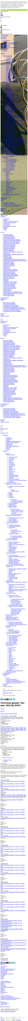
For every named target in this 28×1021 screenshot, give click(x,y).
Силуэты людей (9, 186)
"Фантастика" (9, 70)
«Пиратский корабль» (11, 74)
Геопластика (6, 149)
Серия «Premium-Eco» (11, 162)
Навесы (2, 988)
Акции (2, 209)
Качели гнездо (9, 92)
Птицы (7, 185)
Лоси (7, 177)
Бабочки (8, 172)
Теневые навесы (7, 137)
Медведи (8, 179)
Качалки (8, 87)
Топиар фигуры (7, 171)
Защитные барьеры (10, 133)
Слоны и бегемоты (10, 189)
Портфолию (4, 199)
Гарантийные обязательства (9, 47)
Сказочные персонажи (11, 188)
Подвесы (8, 88)
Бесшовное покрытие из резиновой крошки (16, 139)
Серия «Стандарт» (10, 108)
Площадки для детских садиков (10, 95)
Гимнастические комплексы (9, 150)
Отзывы (5, 49)
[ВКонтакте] (1, 699)
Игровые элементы (10, 91)
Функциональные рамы (11, 160)
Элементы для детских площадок (11, 82)
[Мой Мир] (5, 699)
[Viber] (9, 699)
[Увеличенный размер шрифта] (2, 15)
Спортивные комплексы (9, 169)
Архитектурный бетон (8, 148)
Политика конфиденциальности (10, 42)
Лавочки (8, 127)
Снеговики (8, 190)
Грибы (7, 175)
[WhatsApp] (11, 699)
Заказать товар (4, 826)
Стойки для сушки (10, 134)
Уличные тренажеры (8, 116)
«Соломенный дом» (10, 75)
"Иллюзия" (8, 60)
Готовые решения (5, 197)
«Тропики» (8, 76)
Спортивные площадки (8, 100)
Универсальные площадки (12, 101)
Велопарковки (9, 131)
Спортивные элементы (11, 104)
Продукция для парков (8, 168)
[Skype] (13, 699)
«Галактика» (9, 72)
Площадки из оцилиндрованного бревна (15, 109)
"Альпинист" (9, 57)
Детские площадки (7, 55)
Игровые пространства (8, 151)
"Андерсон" (9, 58)
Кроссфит (5, 157)
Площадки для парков (11, 77)
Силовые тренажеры (11, 118)
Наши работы (4, 1004)
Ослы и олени (9, 182)
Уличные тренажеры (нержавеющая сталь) (16, 117)
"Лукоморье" (9, 64)
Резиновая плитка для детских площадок (15, 141)
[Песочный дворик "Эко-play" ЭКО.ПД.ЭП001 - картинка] (13, 727)
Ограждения (9, 132)
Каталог (3, 53)
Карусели (8, 86)
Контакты (3, 208)
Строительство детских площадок (11, 206)
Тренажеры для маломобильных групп (15, 155)
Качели (7, 83)
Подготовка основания (8, 202)
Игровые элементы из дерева (13, 146)
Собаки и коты (9, 191)
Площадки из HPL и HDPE (9, 161)
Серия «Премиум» (10, 110)
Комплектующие (10, 94)
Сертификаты (6, 40)
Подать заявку (4, 36)
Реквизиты (5, 48)
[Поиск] (2, 213)
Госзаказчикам (6, 46)
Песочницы (8, 89)
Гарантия (5, 761)
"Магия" (8, 65)
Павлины (8, 183)
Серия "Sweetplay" (10, 98)
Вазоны (8, 135)
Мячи (7, 180)
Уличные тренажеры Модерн (12, 123)
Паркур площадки (10, 105)
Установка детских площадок (10, 203)
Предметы (8, 184)
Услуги (2, 200)
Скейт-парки (9, 103)
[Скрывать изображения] (1, 28)
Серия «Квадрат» (10, 111)
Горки (7, 84)
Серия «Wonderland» (10, 166)
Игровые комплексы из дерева (13, 145)
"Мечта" (8, 66)
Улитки (7, 192)
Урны (7, 128)
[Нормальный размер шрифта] (1, 13)
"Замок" (8, 59)
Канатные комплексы (8, 156)
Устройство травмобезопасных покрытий (12, 205)
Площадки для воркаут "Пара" (13, 154)
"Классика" (8, 61)
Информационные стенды (12, 129)
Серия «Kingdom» (10, 163)
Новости (5, 41)
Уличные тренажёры (10, 122)
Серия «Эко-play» (10, 167)
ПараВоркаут (9, 114)
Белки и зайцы (9, 173)
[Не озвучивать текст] (1, 32)
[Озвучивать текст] (1, 31)
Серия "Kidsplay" (10, 97)
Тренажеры (3, 989)
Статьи (5, 51)
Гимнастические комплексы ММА (14, 115)
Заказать (3, 722)
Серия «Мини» (9, 112)
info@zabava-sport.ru (8, 692)
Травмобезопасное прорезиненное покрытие (13, 138)
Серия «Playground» (10, 165)
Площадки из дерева (8, 143)
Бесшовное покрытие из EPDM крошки (15, 140)
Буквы (7, 174)
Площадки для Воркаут (8, 106)
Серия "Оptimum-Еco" (11, 99)
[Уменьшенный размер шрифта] (1, 12)
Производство (6, 45)
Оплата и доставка (5, 211)
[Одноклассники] (3, 699)
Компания (3, 38)
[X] (7, 699)
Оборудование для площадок (7, 987)
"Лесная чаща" (9, 63)
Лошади (8, 178)
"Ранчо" (8, 69)
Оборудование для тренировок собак (11, 194)
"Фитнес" (8, 71)
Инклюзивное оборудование (10, 152)
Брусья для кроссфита (11, 158)
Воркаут (2, 983)
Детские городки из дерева (12, 144)
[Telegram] (14, 699)
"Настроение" (9, 67)
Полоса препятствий (8, 195)
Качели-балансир (10, 93)
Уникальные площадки (8, 81)
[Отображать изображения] (1, 26)
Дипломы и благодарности (9, 43)
